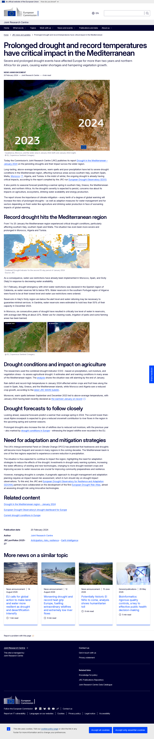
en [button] (97, 13)
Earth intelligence (69, 540)
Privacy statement (87, 657)
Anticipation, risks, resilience (45, 540)
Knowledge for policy (88, 675)
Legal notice (90, 713)
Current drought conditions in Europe (22, 515)
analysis (41, 377)
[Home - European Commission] (23, 12)
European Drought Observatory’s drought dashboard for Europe (35, 510)
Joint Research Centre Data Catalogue (95, 684)
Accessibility (104, 713)
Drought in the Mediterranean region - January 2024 (30, 504)
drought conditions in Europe (35, 430)
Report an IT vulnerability (15, 713)
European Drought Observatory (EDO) (87, 179)
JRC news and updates (21, 35)
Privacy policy (74, 713)
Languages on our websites (41, 713)
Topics (33, 28)
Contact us (67, 708)
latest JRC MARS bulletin (46, 390)
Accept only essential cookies (130, 730)
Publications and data (88, 28)
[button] (19, 636)
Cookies (60, 713)
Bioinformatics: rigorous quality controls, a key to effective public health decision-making (133, 603)
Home (6, 28)
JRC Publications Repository (91, 680)
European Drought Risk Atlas (86, 484)
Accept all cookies (100, 730)
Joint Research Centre (42, 535)
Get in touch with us (87, 653)
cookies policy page (49, 729)
